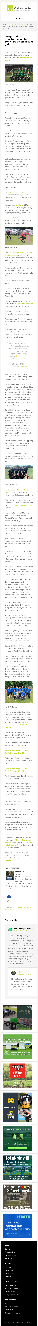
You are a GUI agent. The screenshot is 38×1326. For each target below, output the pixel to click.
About (7, 868)
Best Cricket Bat (10, 1285)
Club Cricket (9, 1267)
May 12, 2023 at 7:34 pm (24, 974)
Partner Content (18, 907)
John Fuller (19, 872)
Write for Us (9, 1258)
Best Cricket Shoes (11, 1288)
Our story (8, 1249)
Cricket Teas (9, 1273)
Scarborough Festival (12, 1313)
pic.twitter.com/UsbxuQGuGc (19, 359)
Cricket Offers (9, 1270)
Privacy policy (10, 1252)
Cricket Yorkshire (19, 8)
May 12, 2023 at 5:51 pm (20, 930)
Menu (20, 19)
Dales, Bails (9, 1310)
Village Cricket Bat (11, 1295)
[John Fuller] (10, 879)
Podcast (8, 1277)
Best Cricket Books (11, 1307)
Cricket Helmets (10, 1292)
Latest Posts (15, 868)
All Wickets (9, 1303)
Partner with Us (10, 1255)
